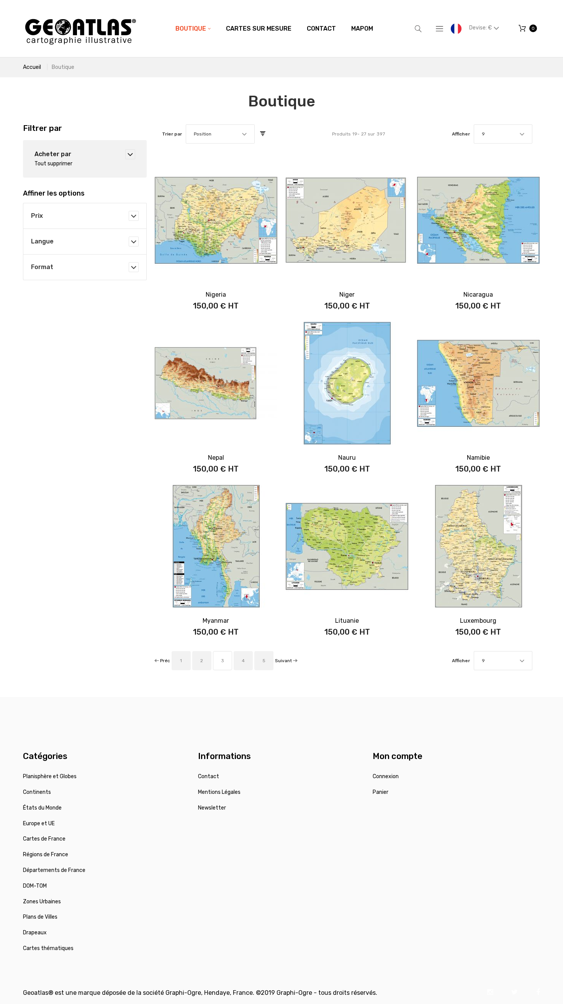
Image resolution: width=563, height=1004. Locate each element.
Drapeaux (35, 932)
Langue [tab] (42, 241)
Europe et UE (39, 823)
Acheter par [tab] (52, 154)
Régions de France (45, 854)
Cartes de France (44, 839)
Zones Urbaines (42, 901)
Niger (347, 294)
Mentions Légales (219, 792)
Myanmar (216, 620)
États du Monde (42, 808)
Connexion (386, 776)
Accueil (32, 67)
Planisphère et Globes (50, 776)
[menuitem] (193, 28)
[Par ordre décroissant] (262, 134)
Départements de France (54, 870)
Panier (380, 792)
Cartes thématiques (48, 948)
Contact (208, 776)
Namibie (478, 457)
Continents (37, 792)
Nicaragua (478, 294)
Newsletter (212, 808)
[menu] (274, 28)
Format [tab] (42, 267)
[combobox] (220, 134)
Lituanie (347, 620)
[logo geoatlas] (80, 28)
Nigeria (216, 294)
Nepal (216, 457)
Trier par (172, 134)
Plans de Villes (40, 917)
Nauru (347, 457)
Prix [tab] (37, 215)
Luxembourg (478, 620)
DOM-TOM (35, 886)
